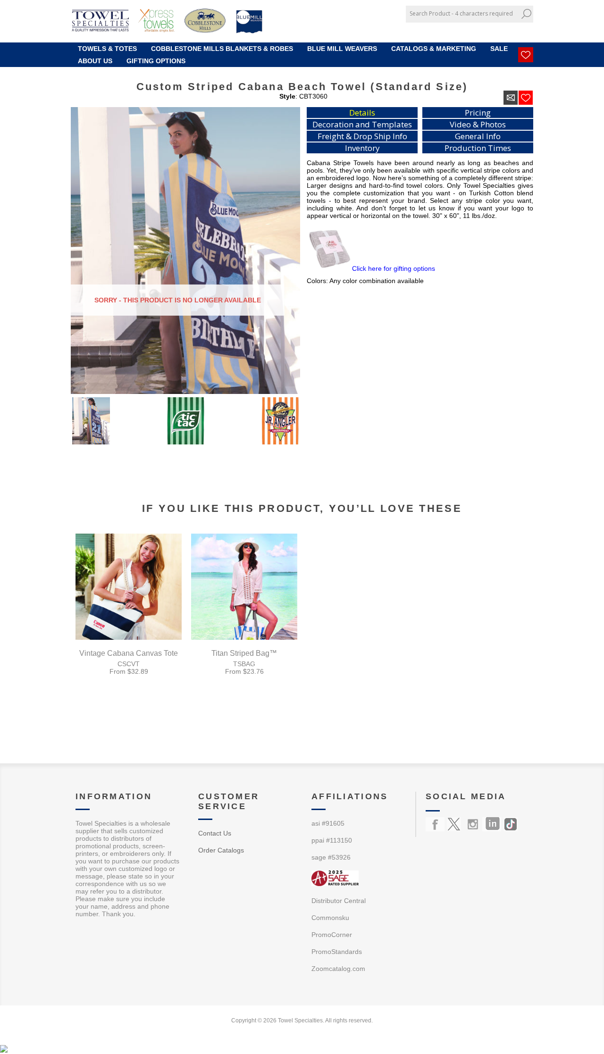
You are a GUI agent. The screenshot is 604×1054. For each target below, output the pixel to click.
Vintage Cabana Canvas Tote (128, 653)
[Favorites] (525, 54)
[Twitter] (454, 824)
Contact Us (214, 833)
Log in (519, 30)
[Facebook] (435, 824)
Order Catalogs (221, 850)
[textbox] (462, 13)
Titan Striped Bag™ (244, 653)
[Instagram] (472, 824)
